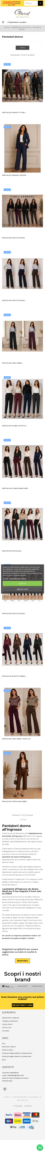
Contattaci (6, 1027)
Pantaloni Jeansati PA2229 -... (15, 175)
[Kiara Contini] (8, 986)
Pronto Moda (7, 1050)
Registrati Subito (9, 1047)
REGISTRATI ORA (22, 1005)
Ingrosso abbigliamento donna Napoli (17, 1053)
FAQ (3, 1043)
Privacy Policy (18, 1106)
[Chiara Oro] (37, 986)
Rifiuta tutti (22, 589)
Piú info (5, 578)
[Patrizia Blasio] (22, 986)
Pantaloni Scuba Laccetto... (14, 426)
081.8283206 (14, 1073)
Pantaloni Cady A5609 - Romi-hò (16, 739)
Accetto (22, 583)
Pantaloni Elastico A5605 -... (14, 676)
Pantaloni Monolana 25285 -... (15, 801)
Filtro (22, 48)
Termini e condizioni (10, 1021)
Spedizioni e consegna (10, 1018)
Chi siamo (5, 1031)
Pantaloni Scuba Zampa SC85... (15, 488)
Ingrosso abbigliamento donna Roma (16, 1056)
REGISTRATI (22, 961)
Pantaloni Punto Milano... (14, 238)
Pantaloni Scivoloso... (12, 551)
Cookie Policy (28, 1106)
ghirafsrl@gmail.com (15, 1075)
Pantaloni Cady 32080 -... (13, 363)
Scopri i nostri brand (22, 977)
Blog (4, 1060)
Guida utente (7, 1024)
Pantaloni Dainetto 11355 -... (14, 112)
